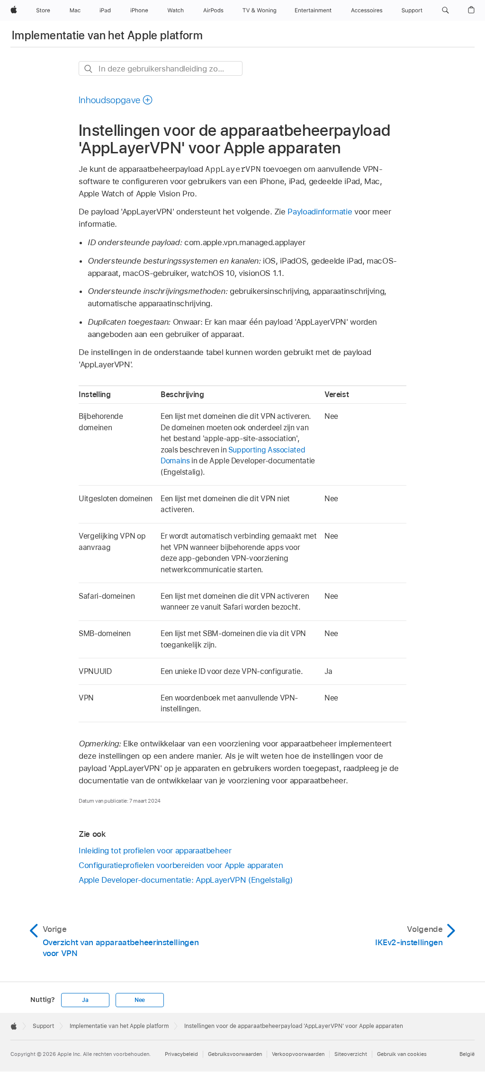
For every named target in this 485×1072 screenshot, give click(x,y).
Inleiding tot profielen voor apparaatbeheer (155, 850)
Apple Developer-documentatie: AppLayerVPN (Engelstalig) (185, 880)
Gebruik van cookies (402, 1054)
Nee (140, 1000)
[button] (445, 10)
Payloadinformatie (319, 211)
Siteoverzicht (350, 1054)
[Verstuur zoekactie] (89, 69)
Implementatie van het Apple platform (107, 35)
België (467, 1054)
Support (43, 1026)
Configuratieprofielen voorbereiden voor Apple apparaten (181, 865)
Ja (85, 1000)
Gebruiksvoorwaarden (235, 1054)
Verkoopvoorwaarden (298, 1054)
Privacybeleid (181, 1054)
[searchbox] (160, 68)
